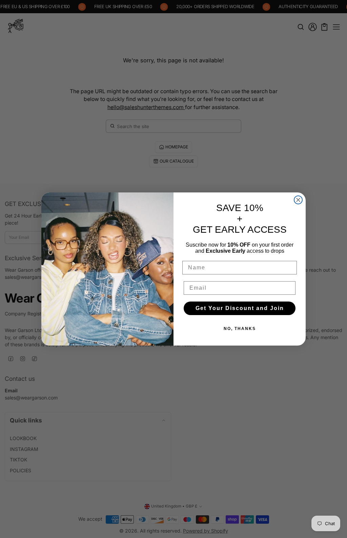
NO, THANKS (240, 328)
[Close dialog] (298, 200)
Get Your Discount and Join (240, 308)
